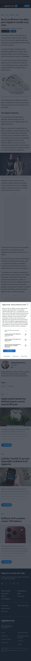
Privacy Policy (24, 356)
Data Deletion (7, 356)
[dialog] (15, 330)
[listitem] (15, 331)
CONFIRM (9, 350)
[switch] (25, 334)
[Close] (28, 304)
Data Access (15, 356)
